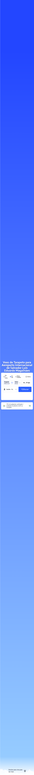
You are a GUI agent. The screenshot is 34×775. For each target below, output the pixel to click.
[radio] (5, 376)
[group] (7, 382)
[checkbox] (28, 376)
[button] (31, 2)
